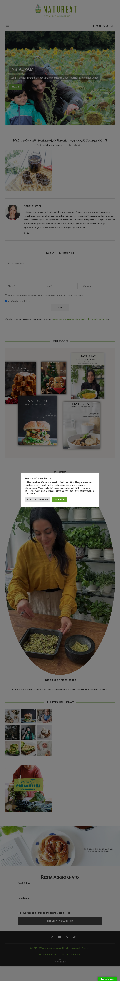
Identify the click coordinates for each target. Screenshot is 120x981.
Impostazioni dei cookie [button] (37, 499)
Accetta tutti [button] (59, 499)
